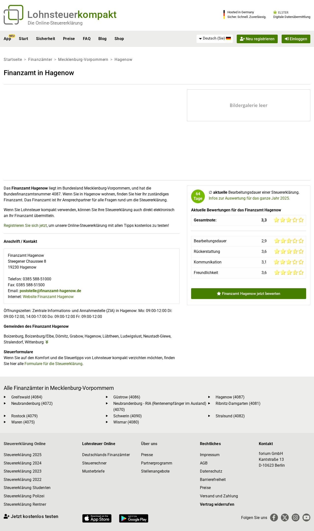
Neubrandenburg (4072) (32, 403)
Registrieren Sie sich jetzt (25, 225)
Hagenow (123, 59)
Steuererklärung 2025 (22, 454)
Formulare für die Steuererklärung (53, 363)
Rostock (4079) (24, 416)
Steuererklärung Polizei (24, 496)
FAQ (87, 38)
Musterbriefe (93, 471)
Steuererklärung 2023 (22, 471)
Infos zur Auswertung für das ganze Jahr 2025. (249, 198)
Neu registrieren (260, 38)
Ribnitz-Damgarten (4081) (238, 403)
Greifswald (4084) (26, 397)
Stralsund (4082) (230, 416)
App (7, 38)
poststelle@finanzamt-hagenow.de (50, 290)
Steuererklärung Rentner (25, 504)
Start (23, 38)
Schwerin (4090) (127, 416)
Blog (102, 38)
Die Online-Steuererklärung (55, 23)
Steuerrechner (94, 463)
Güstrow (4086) (126, 397)
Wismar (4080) (126, 422)
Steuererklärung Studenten (27, 487)
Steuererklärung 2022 (22, 479)
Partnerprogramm (156, 463)
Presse (147, 454)
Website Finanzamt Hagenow (48, 296)
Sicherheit (45, 38)
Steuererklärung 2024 (22, 463)
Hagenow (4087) (230, 397)
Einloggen (298, 38)
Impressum (210, 454)
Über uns (149, 443)
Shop (119, 38)
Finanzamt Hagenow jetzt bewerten (250, 293)
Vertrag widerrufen (217, 504)
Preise (69, 38)
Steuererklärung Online (25, 443)
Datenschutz (211, 471)
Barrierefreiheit (213, 479)
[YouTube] (306, 517)
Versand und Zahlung (219, 496)
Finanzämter (40, 59)
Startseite (13, 59)
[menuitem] (214, 38)
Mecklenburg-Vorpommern (83, 59)
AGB (204, 463)
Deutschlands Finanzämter (106, 454)
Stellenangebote (155, 471)
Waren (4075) (23, 422)
